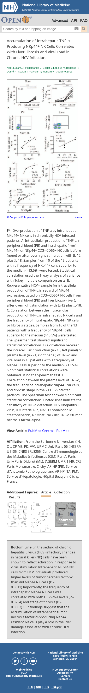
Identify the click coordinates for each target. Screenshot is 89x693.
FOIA (24, 673)
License (77, 217)
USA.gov (57, 687)
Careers (65, 676)
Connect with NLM (24, 652)
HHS (46, 687)
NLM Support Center (65, 669)
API (74, 20)
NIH (38, 687)
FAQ (84, 20)
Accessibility (65, 673)
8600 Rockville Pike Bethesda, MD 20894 (65, 657)
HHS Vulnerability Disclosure (24, 676)
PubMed (63, 430)
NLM (30, 687)
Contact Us (65, 679)
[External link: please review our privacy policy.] (15, 661)
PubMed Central (41, 430)
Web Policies (24, 669)
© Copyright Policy (17, 217)
